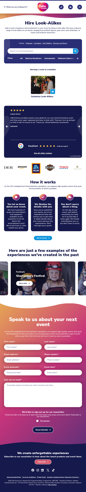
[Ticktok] (53, 470)
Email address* (11, 354)
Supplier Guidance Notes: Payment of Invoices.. (63, 477)
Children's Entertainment (68, 59)
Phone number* (51, 354)
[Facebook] (32, 470)
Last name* (49, 342)
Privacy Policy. (41, 477)
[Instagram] (38, 470)
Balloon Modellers (33, 59)
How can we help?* (13, 380)
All (21, 59)
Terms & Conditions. (29, 477)
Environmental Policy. (14, 477)
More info (23, 283)
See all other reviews (43, 153)
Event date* (49, 367)
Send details (41, 429)
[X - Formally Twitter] (48, 470)
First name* (9, 342)
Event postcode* (11, 367)
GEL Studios (52, 485)
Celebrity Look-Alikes (42, 96)
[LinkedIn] (42, 470)
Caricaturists (49, 59)
